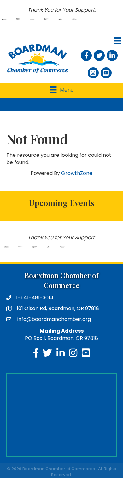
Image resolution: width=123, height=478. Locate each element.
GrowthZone (76, 173)
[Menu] (117, 41)
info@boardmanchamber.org (53, 319)
